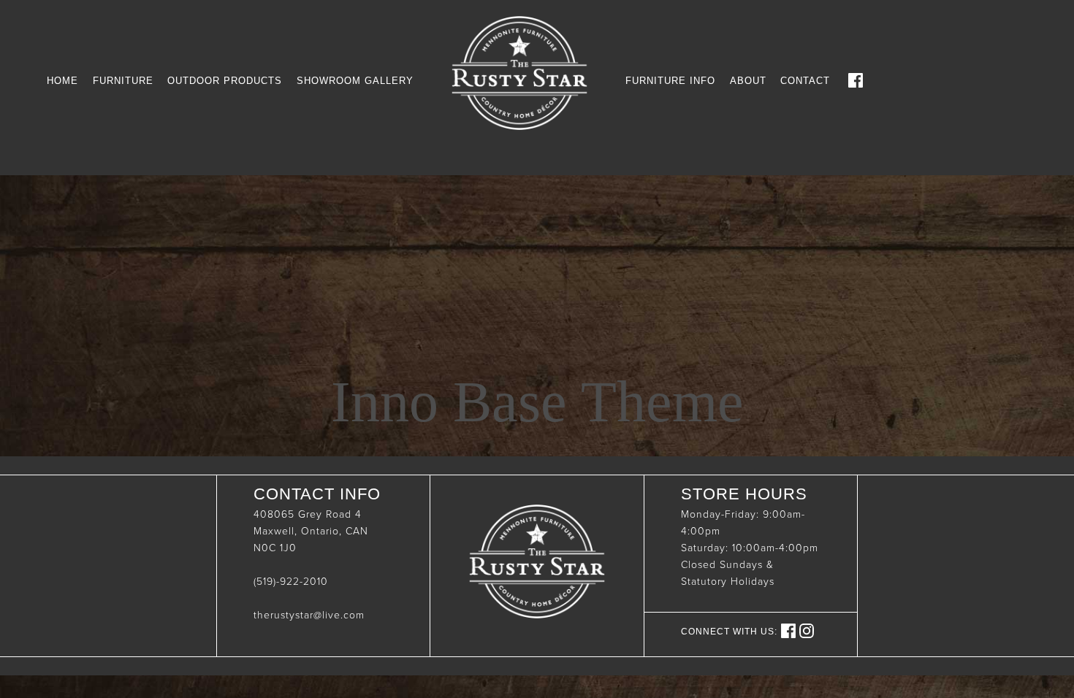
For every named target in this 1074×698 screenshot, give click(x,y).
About (748, 80)
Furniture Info (670, 80)
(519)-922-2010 (291, 581)
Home (62, 80)
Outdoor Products (224, 80)
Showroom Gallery (355, 80)
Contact (805, 80)
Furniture (123, 80)
